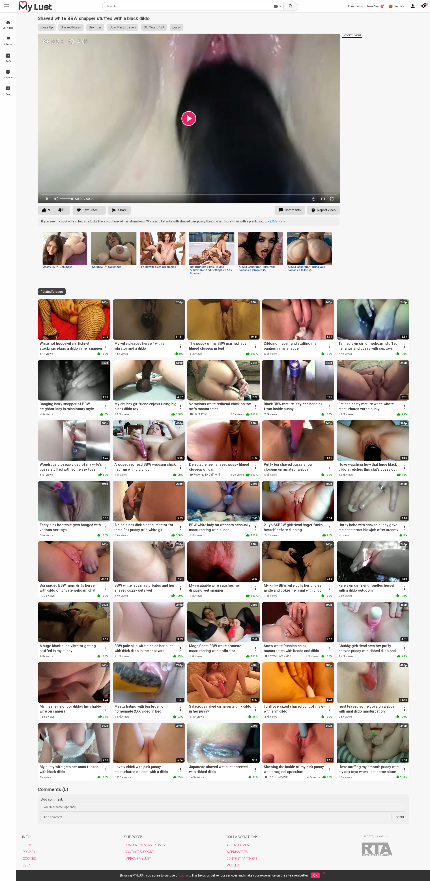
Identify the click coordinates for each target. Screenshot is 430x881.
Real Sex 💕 (375, 6)
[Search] (291, 6)
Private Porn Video (279, 656)
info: (26, 837)
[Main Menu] (6, 6)
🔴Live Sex (396, 6)
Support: (133, 837)
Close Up (47, 27)
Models (232, 865)
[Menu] (412, 6)
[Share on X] (331, 39)
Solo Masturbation (123, 27)
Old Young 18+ (154, 27)
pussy (176, 27)
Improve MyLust (138, 858)
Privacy (29, 852)
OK (315, 875)
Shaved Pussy (71, 27)
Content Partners (241, 858)
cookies (184, 875)
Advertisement (238, 845)
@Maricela (277, 221)
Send (400, 817)
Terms (28, 845)
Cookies (29, 858)
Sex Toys (95, 27)
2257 (26, 865)
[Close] (324, 874)
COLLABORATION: (241, 837)
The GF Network (278, 777)
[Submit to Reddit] (321, 39)
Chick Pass (200, 414)
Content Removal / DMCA (145, 845)
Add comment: (52, 799)
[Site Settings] (423, 6)
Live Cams (355, 6)
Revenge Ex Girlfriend (207, 474)
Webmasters (237, 852)
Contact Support (139, 852)
